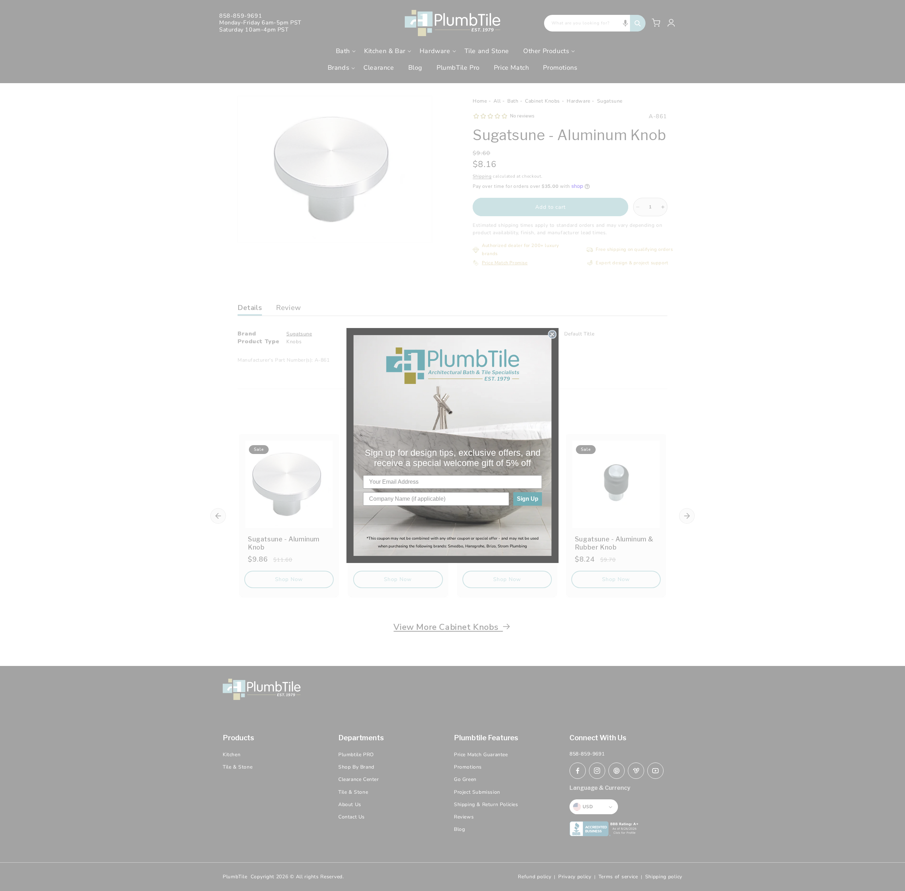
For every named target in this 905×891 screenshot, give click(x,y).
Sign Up (527, 499)
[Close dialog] (552, 334)
